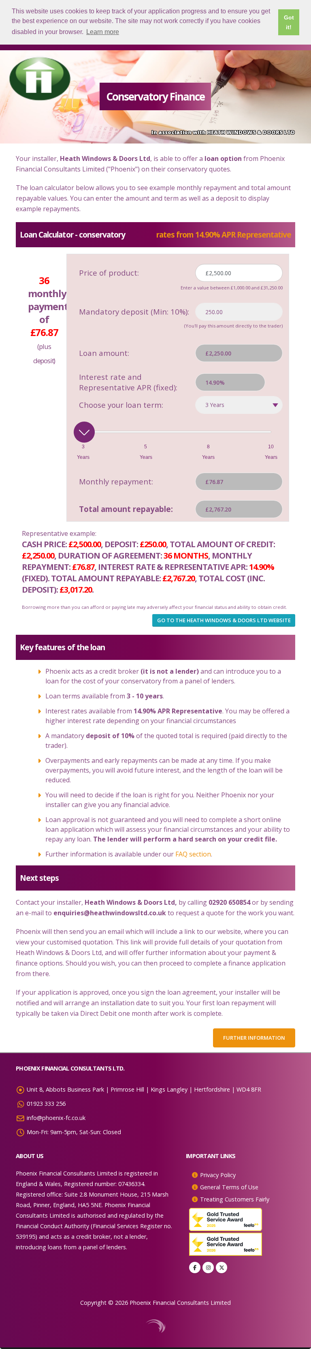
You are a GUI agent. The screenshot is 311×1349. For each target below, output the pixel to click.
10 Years (271, 452)
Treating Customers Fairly (234, 1199)
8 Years (208, 452)
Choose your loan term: (121, 405)
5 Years (146, 452)
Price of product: (109, 273)
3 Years (83, 452)
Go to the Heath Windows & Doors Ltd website (224, 620)
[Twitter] (221, 1267)
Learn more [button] (102, 31)
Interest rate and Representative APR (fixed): (128, 382)
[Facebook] (194, 1267)
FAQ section (193, 854)
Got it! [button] (289, 22)
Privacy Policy (218, 1175)
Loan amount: (104, 353)
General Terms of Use (229, 1187)
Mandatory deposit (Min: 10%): (134, 311)
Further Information (254, 1037)
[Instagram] (208, 1267)
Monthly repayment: (116, 481)
